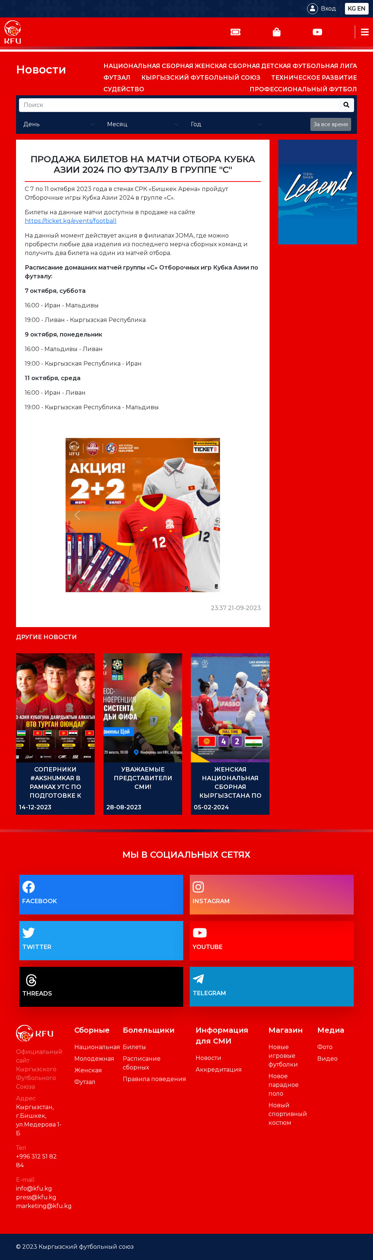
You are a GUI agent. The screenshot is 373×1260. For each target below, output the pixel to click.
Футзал (84, 1081)
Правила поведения (154, 1079)
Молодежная (94, 1058)
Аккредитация (219, 1069)
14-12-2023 (35, 807)
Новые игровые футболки (283, 1056)
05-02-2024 (211, 807)
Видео (327, 1058)
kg (352, 8)
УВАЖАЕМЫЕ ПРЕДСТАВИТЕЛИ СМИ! (143, 778)
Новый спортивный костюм (287, 1114)
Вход (328, 8)
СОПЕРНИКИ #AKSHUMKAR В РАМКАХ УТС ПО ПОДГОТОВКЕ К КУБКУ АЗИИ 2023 (55, 787)
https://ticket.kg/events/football (71, 221)
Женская (88, 1070)
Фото (325, 1047)
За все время (331, 124)
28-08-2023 (123, 807)
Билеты (134, 1047)
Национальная (97, 1047)
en (361, 8)
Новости (41, 69)
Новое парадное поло (283, 1085)
